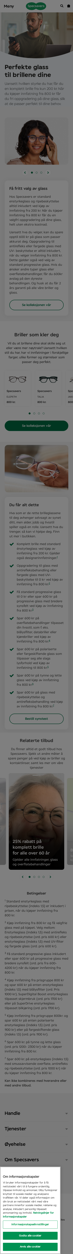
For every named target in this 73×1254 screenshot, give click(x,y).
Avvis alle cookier (30, 1246)
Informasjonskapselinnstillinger (30, 1224)
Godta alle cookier (30, 1235)
